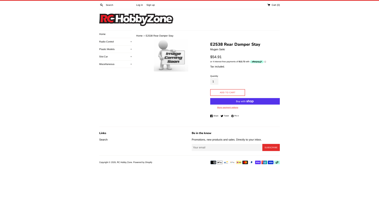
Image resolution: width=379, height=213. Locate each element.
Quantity (214, 76)
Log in (139, 5)
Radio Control (115, 41)
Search (103, 139)
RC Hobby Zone (124, 162)
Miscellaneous (115, 64)
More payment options (227, 107)
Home (102, 34)
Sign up (150, 5)
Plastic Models (115, 49)
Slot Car (115, 56)
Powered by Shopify (142, 162)
